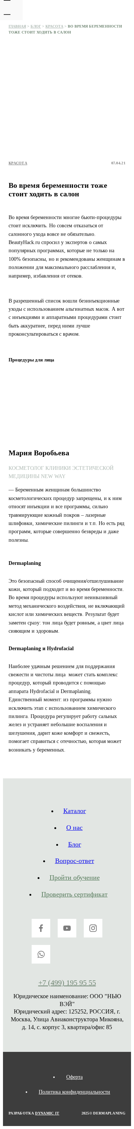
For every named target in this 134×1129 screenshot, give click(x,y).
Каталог (74, 811)
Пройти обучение (75, 877)
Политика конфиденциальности (74, 1092)
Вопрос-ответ (74, 860)
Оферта (74, 1077)
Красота (54, 26)
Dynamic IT (47, 1113)
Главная (17, 26)
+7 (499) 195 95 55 (67, 982)
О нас (74, 827)
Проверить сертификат (74, 894)
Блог (36, 26)
